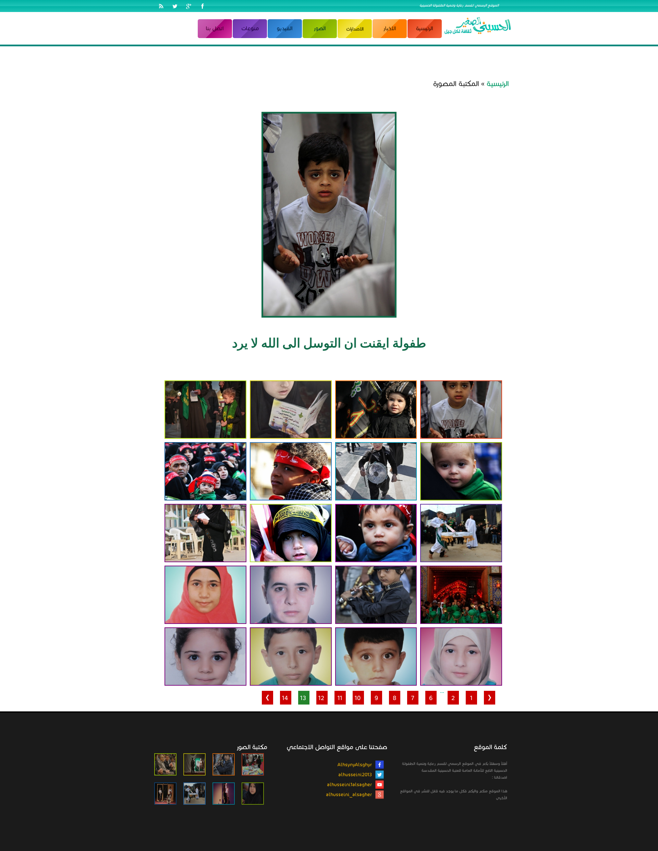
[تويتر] (175, 7)
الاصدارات (355, 29)
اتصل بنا (215, 28)
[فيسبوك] (202, 7)
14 (285, 698)
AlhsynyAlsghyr (355, 765)
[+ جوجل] (188, 7)
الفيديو (285, 28)
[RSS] (161, 7)
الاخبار (389, 28)
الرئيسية (424, 28)
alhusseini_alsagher (349, 794)
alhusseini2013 (355, 775)
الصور (320, 28)
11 (340, 698)
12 (321, 698)
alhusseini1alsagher (349, 785)
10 (358, 698)
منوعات (250, 28)
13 (303, 698)
